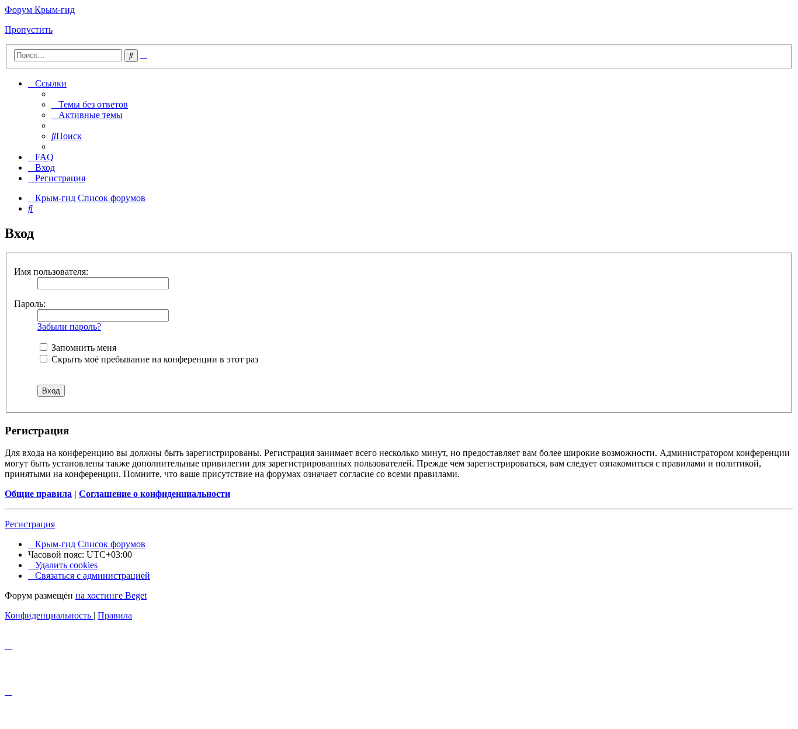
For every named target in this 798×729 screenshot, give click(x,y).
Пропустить (29, 29)
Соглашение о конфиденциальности (154, 494)
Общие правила (38, 494)
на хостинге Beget (111, 595)
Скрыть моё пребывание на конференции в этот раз (153, 359)
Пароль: (30, 304)
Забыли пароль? (69, 326)
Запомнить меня (82, 348)
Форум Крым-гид (40, 10)
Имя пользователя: (51, 272)
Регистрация (30, 524)
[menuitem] (89, 104)
